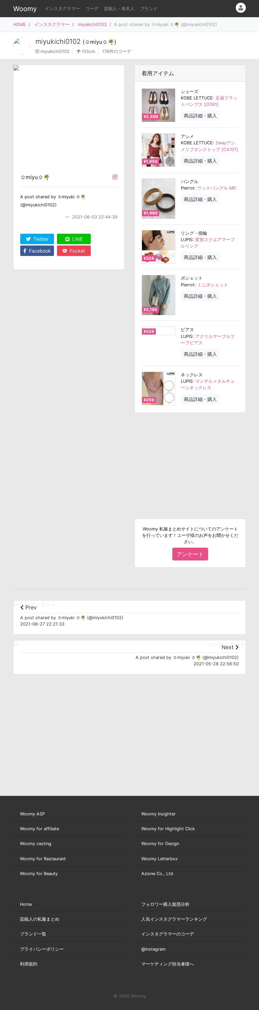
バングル (189, 181)
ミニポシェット (212, 284)
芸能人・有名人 (119, 8)
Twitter (40, 239)
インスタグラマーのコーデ (167, 933)
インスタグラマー (62, 8)
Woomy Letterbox (159, 858)
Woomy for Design (160, 843)
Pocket (76, 251)
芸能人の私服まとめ (39, 919)
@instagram (153, 949)
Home (26, 904)
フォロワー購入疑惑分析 (165, 904)
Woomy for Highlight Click (168, 828)
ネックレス (192, 374)
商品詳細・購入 (200, 115)
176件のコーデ (116, 51)
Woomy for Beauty (39, 873)
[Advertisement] (190, 460)
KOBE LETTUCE (197, 97)
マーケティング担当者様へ (167, 963)
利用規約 (28, 963)
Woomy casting (35, 843)
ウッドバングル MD (216, 188)
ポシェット (192, 278)
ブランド (148, 8)
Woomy (25, 9)
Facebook (39, 251)
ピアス (187, 329)
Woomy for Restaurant (43, 858)
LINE (77, 239)
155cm (87, 51)
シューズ (189, 91)
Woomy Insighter (158, 813)
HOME (19, 24)
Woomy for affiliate (39, 828)
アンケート (190, 554)
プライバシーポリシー (42, 949)
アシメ (187, 136)
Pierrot (188, 188)
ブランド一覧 (33, 933)
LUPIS (187, 239)
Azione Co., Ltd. (157, 873)
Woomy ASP (32, 813)
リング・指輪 (194, 233)
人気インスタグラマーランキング (174, 919)
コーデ (91, 8)
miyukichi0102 (92, 24)
